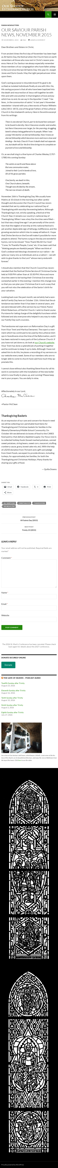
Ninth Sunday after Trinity (12, 705)
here (19, 760)
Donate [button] (8, 664)
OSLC (24, 40)
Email (4, 604)
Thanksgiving (39, 503)
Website (5, 615)
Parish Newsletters (10, 25)
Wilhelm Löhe (9, 506)
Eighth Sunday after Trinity (12, 712)
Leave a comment (37, 40)
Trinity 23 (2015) (29, 528)
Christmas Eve (24, 503)
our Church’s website (44, 342)
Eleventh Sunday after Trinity (13, 690)
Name (4, 592)
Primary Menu (55, 14)
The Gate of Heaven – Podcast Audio (22, 678)
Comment (6, 557)
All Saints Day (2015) (29, 518)
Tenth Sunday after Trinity (12, 698)
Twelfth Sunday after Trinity (13, 683)
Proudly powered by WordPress (12, 1165)
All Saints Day (9, 503)
